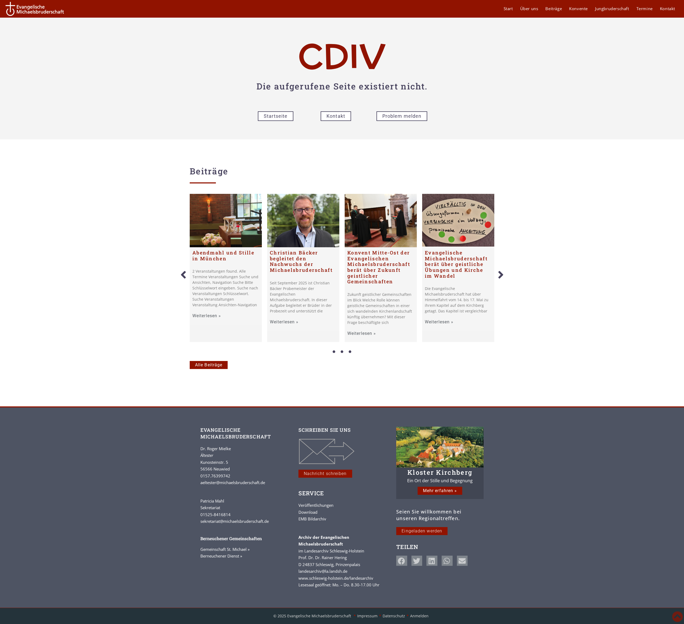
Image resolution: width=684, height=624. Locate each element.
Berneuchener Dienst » (221, 556)
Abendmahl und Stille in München (223, 255)
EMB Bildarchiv (312, 518)
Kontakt (667, 8)
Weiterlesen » (206, 316)
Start (508, 8)
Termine (644, 8)
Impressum (367, 615)
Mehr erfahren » (440, 490)
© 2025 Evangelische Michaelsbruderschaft (312, 615)
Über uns (529, 8)
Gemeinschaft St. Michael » (225, 549)
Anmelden (419, 615)
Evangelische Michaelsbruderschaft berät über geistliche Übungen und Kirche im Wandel (456, 264)
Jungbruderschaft (612, 8)
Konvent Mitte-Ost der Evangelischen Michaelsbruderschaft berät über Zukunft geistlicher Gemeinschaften (378, 267)
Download (307, 512)
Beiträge (553, 8)
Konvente (578, 8)
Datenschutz (394, 615)
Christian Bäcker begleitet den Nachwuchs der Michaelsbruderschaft (301, 261)
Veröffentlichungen (315, 505)
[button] (183, 274)
